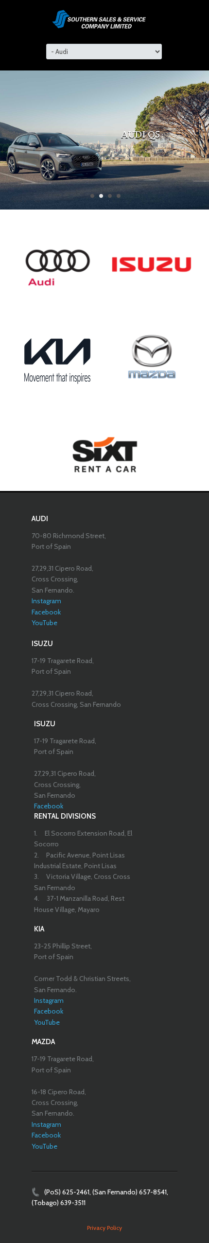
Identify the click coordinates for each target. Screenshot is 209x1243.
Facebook (46, 612)
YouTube (44, 622)
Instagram (46, 600)
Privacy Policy (104, 1227)
